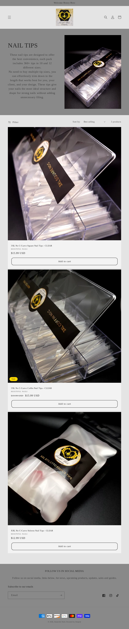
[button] (9, 17)
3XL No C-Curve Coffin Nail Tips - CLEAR (31, 388)
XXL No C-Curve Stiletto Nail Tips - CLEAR (32, 530)
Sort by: (76, 122)
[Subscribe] (60, 595)
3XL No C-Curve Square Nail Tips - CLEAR (31, 246)
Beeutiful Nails (60, 622)
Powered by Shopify (73, 622)
